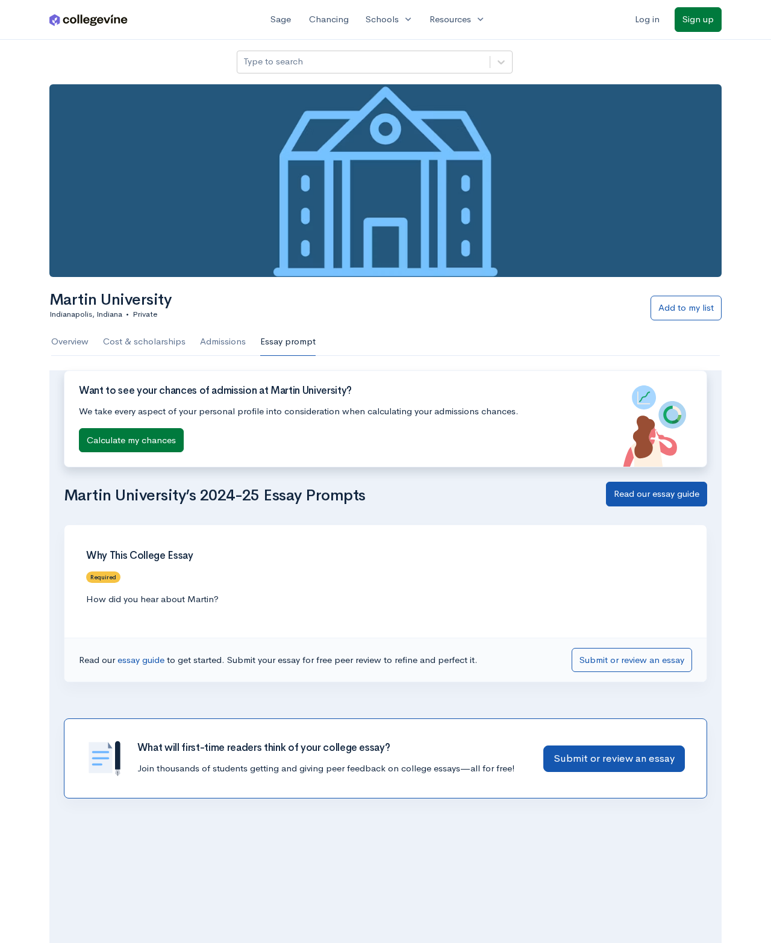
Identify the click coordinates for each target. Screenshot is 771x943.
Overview (70, 341)
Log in (647, 19)
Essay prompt (288, 341)
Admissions (223, 341)
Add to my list (686, 307)
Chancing (329, 19)
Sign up (698, 19)
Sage (280, 19)
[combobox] (244, 62)
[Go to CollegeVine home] (88, 19)
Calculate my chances (131, 440)
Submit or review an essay (631, 659)
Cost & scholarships (144, 341)
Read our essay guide (656, 493)
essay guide (142, 659)
